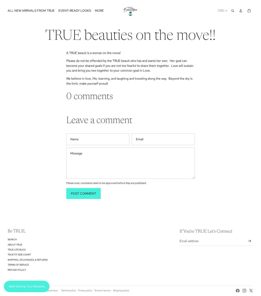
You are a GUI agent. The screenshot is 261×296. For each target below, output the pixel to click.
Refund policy (17, 270)
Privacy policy (85, 290)
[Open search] (233, 11)
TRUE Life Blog (17, 249)
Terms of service (102, 290)
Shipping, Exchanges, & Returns (28, 259)
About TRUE (15, 244)
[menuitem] (99, 11)
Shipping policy (121, 290)
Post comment (83, 194)
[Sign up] (249, 241)
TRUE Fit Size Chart (19, 254)
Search (12, 239)
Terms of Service (18, 264)
